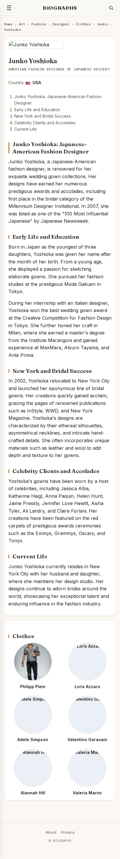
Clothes (83, 24)
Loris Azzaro (87, 686)
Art (22, 24)
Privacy (68, 832)
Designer (61, 24)
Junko (102, 24)
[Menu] (9, 8)
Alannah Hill (33, 792)
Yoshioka (12, 29)
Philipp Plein (32, 686)
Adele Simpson (32, 739)
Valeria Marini (87, 792)
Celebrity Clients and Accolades (45, 122)
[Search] (111, 8)
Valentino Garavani (87, 739)
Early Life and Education (37, 109)
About (51, 832)
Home (8, 24)
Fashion (38, 24)
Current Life (25, 129)
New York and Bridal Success (42, 116)
